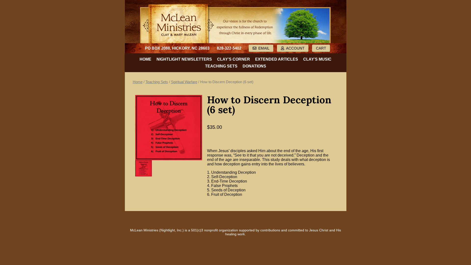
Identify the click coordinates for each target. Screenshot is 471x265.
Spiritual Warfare (184, 82)
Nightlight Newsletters (184, 59)
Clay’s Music (317, 59)
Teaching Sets (221, 66)
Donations (254, 66)
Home (145, 59)
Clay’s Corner (233, 59)
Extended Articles (276, 59)
